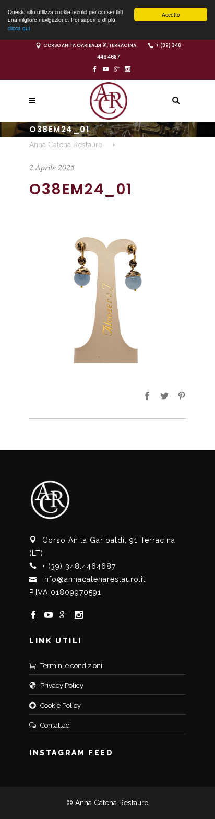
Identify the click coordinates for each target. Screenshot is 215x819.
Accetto (171, 14)
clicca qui (19, 28)
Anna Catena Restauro (66, 144)
